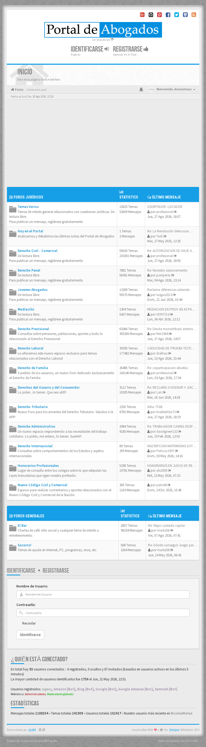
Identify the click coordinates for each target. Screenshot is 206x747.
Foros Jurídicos (28, 197)
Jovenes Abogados (32, 289)
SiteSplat (174, 730)
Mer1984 (162, 333)
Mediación (26, 309)
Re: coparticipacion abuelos (167, 368)
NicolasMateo (182, 713)
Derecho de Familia (33, 368)
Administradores (35, 694)
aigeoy (47, 689)
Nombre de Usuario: (32, 586)
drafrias (161, 353)
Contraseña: (25, 604)
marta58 (163, 530)
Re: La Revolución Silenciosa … (170, 231)
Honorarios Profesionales (38, 465)
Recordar (29, 623)
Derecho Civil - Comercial (37, 250)
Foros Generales (29, 516)
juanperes (163, 275)
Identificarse (21, 571)
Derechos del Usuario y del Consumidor (49, 387)
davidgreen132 (166, 431)
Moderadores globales (60, 694)
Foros (18, 89)
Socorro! (24, 545)
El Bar (22, 525)
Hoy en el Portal (30, 231)
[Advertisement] (103, 146)
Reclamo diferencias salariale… (170, 289)
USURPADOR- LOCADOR (164, 206)
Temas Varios (28, 206)
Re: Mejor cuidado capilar (166, 525)
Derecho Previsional (33, 329)
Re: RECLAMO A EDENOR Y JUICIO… (173, 387)
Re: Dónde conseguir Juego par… (172, 545)
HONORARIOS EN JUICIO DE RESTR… (174, 465)
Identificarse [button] (87, 49)
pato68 (161, 485)
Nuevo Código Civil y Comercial (42, 485)
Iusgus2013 (164, 295)
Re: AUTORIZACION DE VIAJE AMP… (173, 250)
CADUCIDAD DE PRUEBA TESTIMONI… (175, 348)
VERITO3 (162, 314)
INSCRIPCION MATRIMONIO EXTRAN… (175, 446)
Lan (159, 392)
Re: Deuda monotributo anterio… (172, 329)
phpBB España (48, 741)
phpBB (32, 730)
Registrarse (128, 49)
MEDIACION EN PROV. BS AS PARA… (173, 309)
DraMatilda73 (165, 412)
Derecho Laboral (30, 348)
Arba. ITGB (154, 407)
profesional (164, 212)
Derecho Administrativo (36, 426)
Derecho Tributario (33, 407)
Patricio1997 (165, 451)
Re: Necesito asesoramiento (167, 270)
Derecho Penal (29, 270)
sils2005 (161, 470)
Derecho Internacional (35, 446)
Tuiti (159, 236)
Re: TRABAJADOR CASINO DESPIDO (172, 426)
